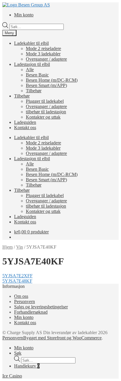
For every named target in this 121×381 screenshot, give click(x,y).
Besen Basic (37, 74)
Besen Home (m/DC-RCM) (52, 80)
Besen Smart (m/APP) (46, 85)
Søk (17, 353)
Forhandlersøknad (31, 312)
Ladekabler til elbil (31, 43)
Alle (30, 69)
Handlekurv (27, 365)
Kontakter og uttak (43, 117)
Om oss (21, 296)
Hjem (7, 247)
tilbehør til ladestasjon (46, 111)
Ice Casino (12, 375)
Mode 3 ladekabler (43, 53)
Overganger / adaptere (46, 59)
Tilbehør (33, 90)
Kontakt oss (25, 127)
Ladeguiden (25, 122)
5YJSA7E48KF (17, 281)
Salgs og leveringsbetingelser (41, 306)
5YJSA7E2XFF (17, 275)
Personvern (24, 301)
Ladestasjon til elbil (32, 64)
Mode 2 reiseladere (43, 48)
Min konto (23, 14)
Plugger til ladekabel (45, 101)
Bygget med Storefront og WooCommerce (62, 337)
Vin (19, 247)
